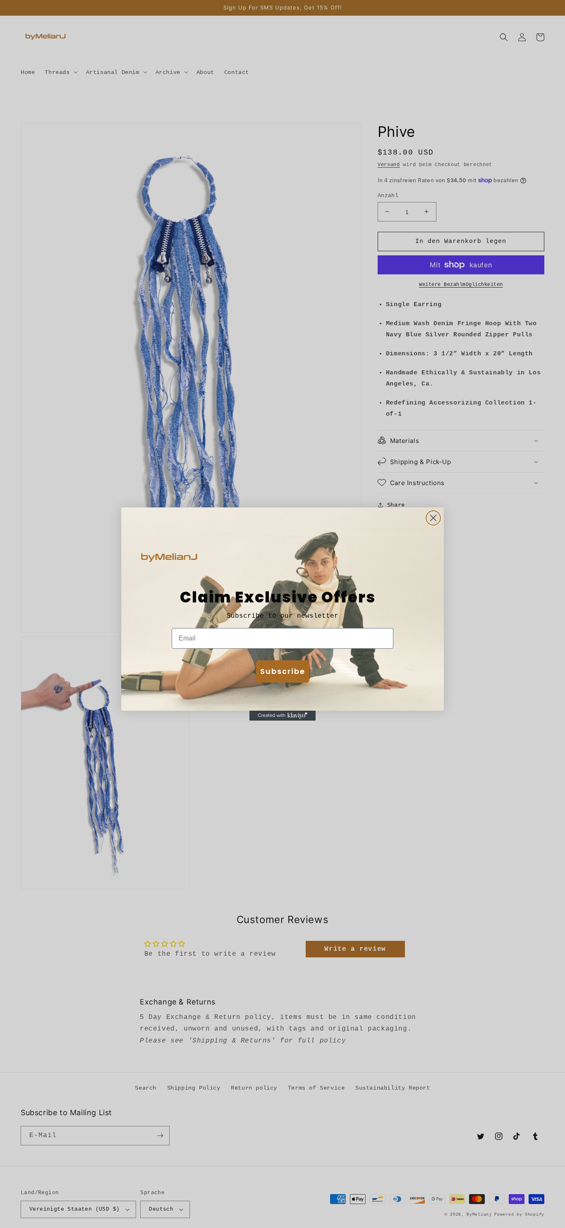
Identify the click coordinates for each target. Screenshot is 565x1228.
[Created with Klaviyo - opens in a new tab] (282, 716)
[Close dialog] (433, 518)
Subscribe (282, 671)
